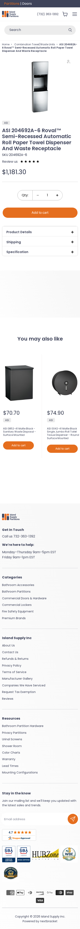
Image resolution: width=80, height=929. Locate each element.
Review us (10, 161)
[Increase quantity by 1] (57, 195)
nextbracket (48, 921)
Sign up (73, 819)
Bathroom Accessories (18, 585)
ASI (7, 420)
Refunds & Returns (15, 659)
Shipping (13, 242)
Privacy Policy (11, 665)
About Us (8, 645)
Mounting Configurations (20, 772)
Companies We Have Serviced (23, 685)
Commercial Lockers (17, 605)
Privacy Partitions (14, 733)
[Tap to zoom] (70, 63)
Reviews (7, 699)
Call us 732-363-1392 (18, 536)
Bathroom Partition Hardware (22, 726)
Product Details (19, 232)
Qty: (25, 195)
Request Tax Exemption (19, 692)
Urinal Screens (12, 739)
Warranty (8, 759)
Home (5, 44)
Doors (27, 3)
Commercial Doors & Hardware (24, 598)
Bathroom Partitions (16, 591)
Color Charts (11, 753)
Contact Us (10, 652)
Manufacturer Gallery (17, 679)
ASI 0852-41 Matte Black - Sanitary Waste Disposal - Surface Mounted (19, 432)
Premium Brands (14, 618)
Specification (17, 252)
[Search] (70, 30)
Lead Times (10, 766)
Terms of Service (14, 672)
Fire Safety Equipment (18, 611)
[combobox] (34, 30)
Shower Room (12, 746)
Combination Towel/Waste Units (34, 44)
